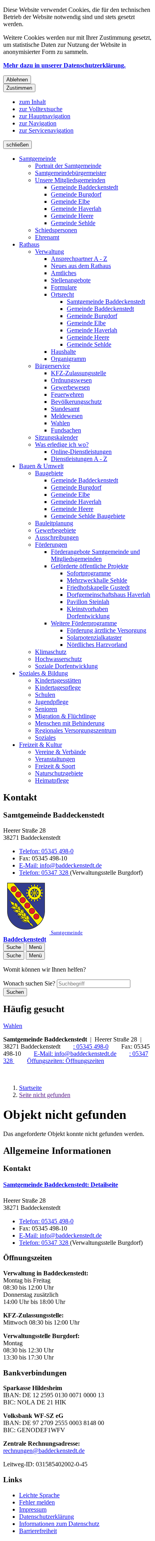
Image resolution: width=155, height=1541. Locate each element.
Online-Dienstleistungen (81, 451)
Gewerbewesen (70, 387)
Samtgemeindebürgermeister (70, 173)
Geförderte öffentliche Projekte (89, 566)
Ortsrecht (62, 294)
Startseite (30, 1087)
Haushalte (63, 351)
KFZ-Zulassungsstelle (78, 373)
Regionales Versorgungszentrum (75, 730)
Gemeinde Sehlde (73, 223)
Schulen (45, 694)
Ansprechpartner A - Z (79, 258)
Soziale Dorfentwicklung (66, 666)
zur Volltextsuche (40, 109)
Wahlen (60, 423)
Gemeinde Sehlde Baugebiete (88, 516)
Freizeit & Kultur (40, 744)
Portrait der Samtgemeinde (68, 165)
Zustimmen (19, 88)
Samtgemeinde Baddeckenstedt (106, 301)
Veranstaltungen (55, 759)
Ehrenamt (47, 237)
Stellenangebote (71, 280)
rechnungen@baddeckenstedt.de (44, 1450)
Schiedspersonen (56, 230)
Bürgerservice (52, 366)
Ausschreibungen (57, 537)
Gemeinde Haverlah (76, 208)
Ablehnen (17, 80)
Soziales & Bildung (43, 673)
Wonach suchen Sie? (29, 983)
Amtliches (63, 273)
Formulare (64, 287)
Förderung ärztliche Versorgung (106, 630)
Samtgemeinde (37, 158)
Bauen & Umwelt (41, 466)
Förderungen (51, 544)
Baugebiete (49, 473)
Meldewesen (67, 416)
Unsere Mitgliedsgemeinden (70, 180)
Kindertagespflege (58, 687)
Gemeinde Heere (72, 215)
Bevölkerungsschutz (76, 401)
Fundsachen (66, 430)
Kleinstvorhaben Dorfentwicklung (88, 612)
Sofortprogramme (89, 573)
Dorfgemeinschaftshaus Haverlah (108, 594)
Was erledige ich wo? (62, 444)
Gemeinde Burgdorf (76, 194)
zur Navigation (37, 123)
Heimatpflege (52, 780)
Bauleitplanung (54, 523)
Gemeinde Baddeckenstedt (84, 187)
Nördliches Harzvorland (97, 644)
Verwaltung (49, 251)
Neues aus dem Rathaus (81, 265)
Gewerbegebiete (55, 530)
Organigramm (68, 358)
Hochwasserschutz (58, 659)
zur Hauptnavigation (44, 116)
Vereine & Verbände (60, 751)
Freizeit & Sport (55, 766)
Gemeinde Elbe (70, 201)
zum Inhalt (32, 101)
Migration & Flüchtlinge (65, 716)
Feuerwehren (67, 394)
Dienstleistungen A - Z (79, 458)
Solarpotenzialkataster (94, 637)
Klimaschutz (50, 651)
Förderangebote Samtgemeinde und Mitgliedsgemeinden (95, 555)
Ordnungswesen (71, 380)
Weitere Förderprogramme (84, 623)
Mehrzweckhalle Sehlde (97, 580)
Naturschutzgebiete (59, 773)
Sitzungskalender (56, 437)
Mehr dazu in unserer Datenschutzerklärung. (64, 65)
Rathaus (29, 244)
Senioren (46, 709)
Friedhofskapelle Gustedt (98, 587)
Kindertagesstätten (58, 680)
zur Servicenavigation (46, 130)
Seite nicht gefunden (44, 1095)
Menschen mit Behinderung (70, 723)
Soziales (45, 737)
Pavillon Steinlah (88, 601)
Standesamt (65, 408)
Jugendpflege (51, 701)
